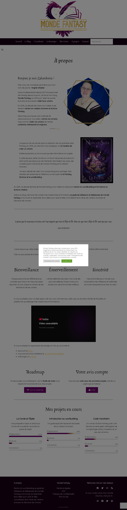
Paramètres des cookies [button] (51, 261)
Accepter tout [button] (67, 261)
